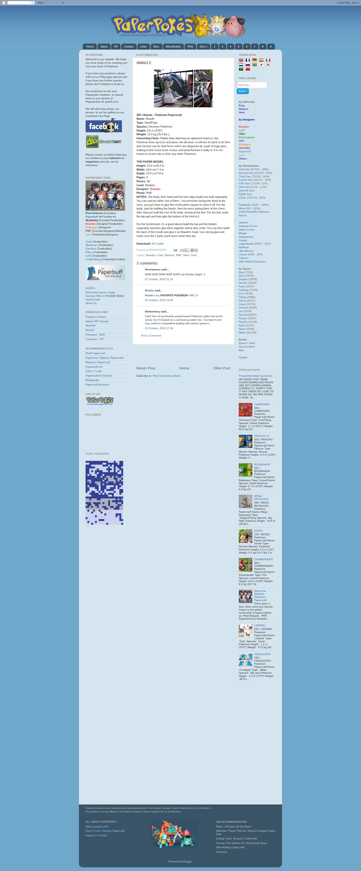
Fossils (243, 240)
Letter (160, 243)
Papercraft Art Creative (99, 375)
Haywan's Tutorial (96, 835)
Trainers (244, 258)
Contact (129, 46)
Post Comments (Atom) (166, 375)
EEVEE (258, 530)
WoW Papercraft (95, 353)
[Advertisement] (183, 355)
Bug (241, 272)
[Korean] (269, 64)
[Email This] (182, 250)
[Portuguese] (255, 64)
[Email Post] (175, 250)
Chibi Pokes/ (246, 211)
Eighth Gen (245, 194)
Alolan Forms (247, 229)
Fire (241, 293)
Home (90, 46)
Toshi (89, 241)
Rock (242, 325)
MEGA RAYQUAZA (261, 498)
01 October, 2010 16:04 (159, 300)
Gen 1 (203, 46)
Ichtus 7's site (94, 371)
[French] (249, 60)
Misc (156, 46)
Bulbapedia (92, 380)
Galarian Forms (248, 226)
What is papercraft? (97, 826)
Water (242, 332)
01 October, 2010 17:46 (159, 328)
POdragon (245, 144)
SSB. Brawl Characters (252, 261)
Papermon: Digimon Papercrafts (105, 357)
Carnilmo (91, 248)
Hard (242, 112)
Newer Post (145, 368)
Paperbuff (244, 151)
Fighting (243, 290)
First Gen (244, 169)
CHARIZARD (261, 404)
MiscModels (173, 46)
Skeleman (91, 245)
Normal (243, 314)
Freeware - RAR (95, 334)
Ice (240, 311)
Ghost (242, 300)
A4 (153, 243)
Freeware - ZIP (95, 339)
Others (243, 158)
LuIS (88, 255)
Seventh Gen (246, 190)
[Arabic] (242, 69)
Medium (169, 255)
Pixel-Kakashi (247, 137)
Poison (243, 318)
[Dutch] (242, 64)
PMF (178, 255)
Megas (243, 233)
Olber (89, 252)
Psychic (243, 322)
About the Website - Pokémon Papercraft (260, 596)
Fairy (160, 255)
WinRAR (91, 325)
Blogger (187, 861)
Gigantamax (246, 236)
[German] (255, 60)
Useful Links (93, 299)
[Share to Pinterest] (196, 250)
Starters (243, 222)
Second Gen (246, 173)
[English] (242, 60)
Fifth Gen (244, 183)
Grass (242, 304)
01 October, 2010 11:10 (159, 279)
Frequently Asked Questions (255, 375)
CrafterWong (93, 259)
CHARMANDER (263, 559)
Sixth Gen (244, 187)
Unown (243, 254)
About (104, 46)
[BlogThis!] (185, 250)
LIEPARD (259, 625)
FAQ (190, 46)
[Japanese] (262, 64)
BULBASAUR (262, 464)
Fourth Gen (246, 179)
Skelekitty (244, 148)
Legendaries (246, 243)
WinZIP (90, 330)
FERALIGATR (262, 654)
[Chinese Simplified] (249, 69)
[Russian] (249, 64)
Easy (242, 105)
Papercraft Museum (97, 384)
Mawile (149, 290)
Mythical (244, 247)
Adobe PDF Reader (97, 321)
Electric (243, 282)
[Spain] (262, 60)
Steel (186, 255)
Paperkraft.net (94, 366)
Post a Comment (151, 335)
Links (143, 46)
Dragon (243, 279)
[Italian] (269, 60)
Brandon (151, 255)
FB (116, 46)
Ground (243, 307)
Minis (242, 208)
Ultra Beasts (246, 251)
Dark (241, 275)
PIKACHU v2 (261, 436)
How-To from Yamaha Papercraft (105, 830)
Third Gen (245, 176)
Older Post (221, 368)
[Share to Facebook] (192, 250)
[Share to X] (189, 250)
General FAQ (93, 296)
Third (193, 255)
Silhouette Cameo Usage (100, 292)
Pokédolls (244, 204)
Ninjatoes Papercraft (98, 362)
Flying (242, 297)
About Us (91, 303)
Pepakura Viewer (96, 316)
